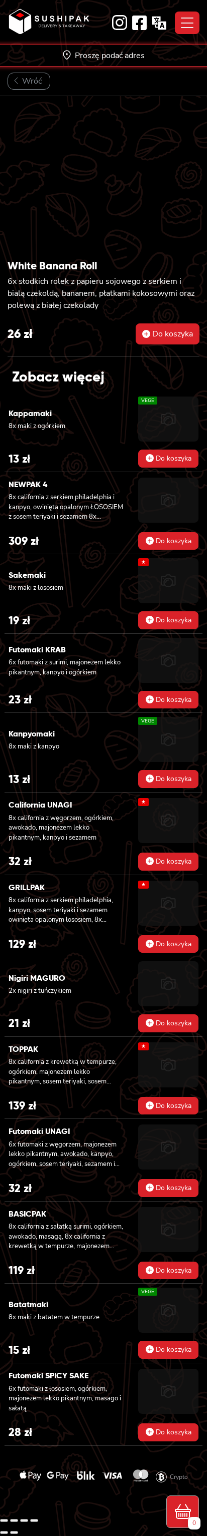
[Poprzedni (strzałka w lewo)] (4, 1532)
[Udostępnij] (24, 1520)
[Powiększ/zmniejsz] (4, 1520)
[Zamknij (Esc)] (34, 1520)
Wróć (31, 81)
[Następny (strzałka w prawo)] (14, 1532)
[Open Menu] (187, 23)
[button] (167, 333)
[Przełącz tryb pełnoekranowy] (14, 1520)
